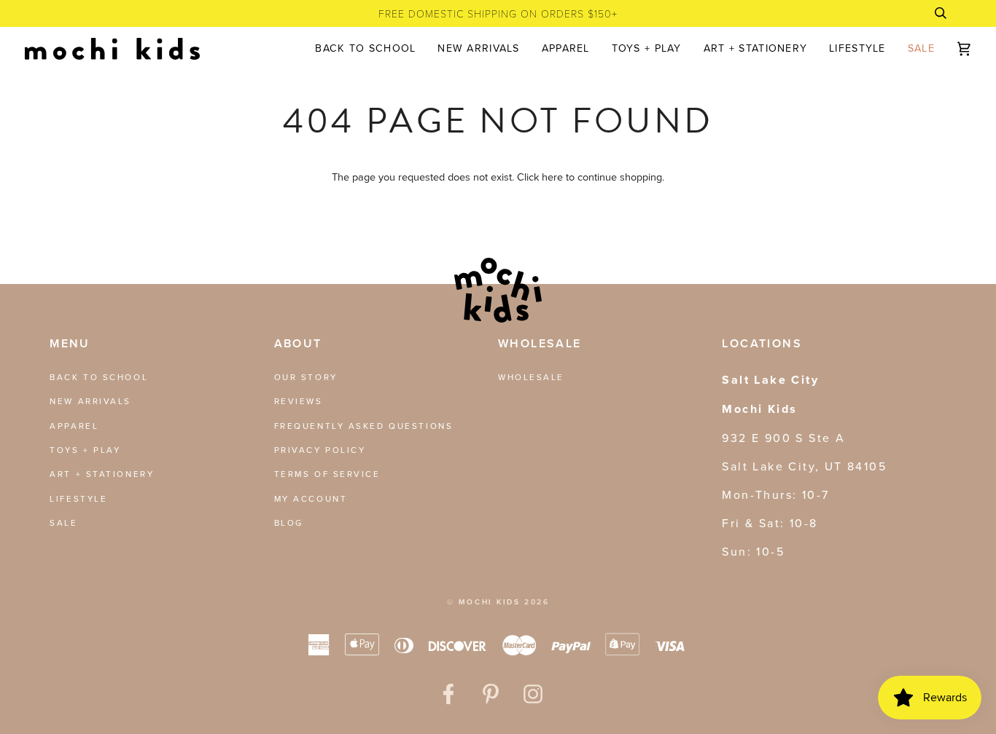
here (552, 176)
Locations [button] (762, 343)
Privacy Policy (320, 449)
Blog (288, 522)
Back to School (99, 377)
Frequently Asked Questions (364, 425)
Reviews (298, 401)
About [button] (298, 343)
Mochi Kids (490, 601)
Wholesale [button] (540, 343)
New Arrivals (90, 401)
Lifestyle (78, 498)
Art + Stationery (102, 473)
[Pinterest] (491, 694)
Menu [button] (70, 343)
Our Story (306, 377)
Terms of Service (327, 473)
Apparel (74, 425)
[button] (566, 49)
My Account (311, 498)
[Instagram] (533, 694)
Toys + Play (85, 449)
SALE (63, 522)
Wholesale (531, 377)
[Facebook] (448, 694)
